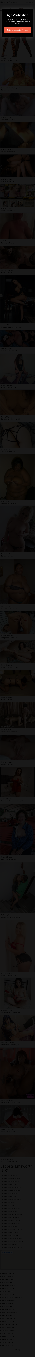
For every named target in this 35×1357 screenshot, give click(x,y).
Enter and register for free (17, 30)
